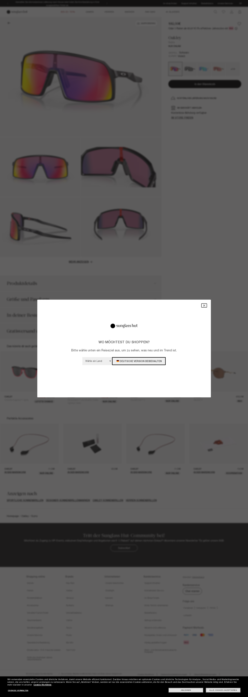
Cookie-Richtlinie (43, 685)
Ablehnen (186, 690)
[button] (204, 305)
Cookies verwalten (18, 690)
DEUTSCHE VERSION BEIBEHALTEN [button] (141, 361)
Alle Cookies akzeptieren (223, 690)
